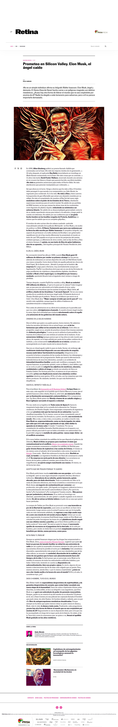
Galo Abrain (27, 81)
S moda (70, 725)
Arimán (29, 453)
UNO (51, 722)
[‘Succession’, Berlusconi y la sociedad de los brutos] (38, 677)
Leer (11, 46)
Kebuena (88, 722)
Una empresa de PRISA (24, 720)
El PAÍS (39, 719)
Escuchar (22, 46)
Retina (54, 676)
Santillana (55, 719)
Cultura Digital (27, 60)
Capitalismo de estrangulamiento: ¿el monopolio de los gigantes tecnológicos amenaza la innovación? (67, 652)
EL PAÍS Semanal (75, 722)
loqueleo (77, 725)
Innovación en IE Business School (53, 389)
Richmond (38, 725)
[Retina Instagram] (61, 707)
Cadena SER (72, 719)
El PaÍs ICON (62, 725)
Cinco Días (63, 722)
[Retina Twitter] (57, 707)
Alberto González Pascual (59, 660)
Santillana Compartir (64, 719)
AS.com (77, 719)
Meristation (86, 725)
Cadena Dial (69, 722)
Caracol (90, 719)
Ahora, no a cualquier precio (62, 444)
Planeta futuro (82, 722)
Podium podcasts (55, 725)
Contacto (30, 698)
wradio (56, 722)
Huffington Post (41, 722)
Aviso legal (39, 698)
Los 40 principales (47, 719)
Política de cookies (84, 698)
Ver (16, 46)
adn (83, 719)
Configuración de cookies (68, 698)
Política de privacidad (51, 698)
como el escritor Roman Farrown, (52, 542)
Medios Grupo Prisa (24, 725)
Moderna (46, 725)
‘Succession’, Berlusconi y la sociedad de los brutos (64, 671)
